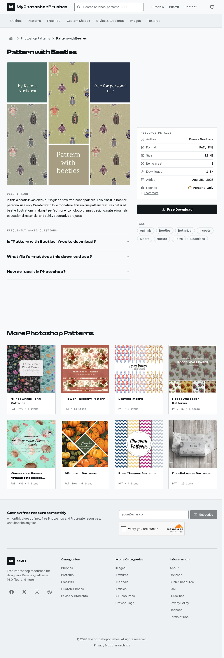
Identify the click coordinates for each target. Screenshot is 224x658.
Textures (153, 21)
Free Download (179, 209)
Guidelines (175, 594)
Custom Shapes (78, 21)
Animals (146, 231)
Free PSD (54, 21)
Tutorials (157, 7)
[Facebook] (11, 590)
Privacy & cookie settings (111, 643)
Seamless (197, 239)
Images (135, 21)
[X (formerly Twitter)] (24, 590)
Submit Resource (180, 580)
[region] (68, 123)
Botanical (185, 231)
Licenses (174, 608)
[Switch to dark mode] (212, 7)
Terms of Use (177, 615)
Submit (174, 7)
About (172, 566)
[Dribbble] (49, 590)
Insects (205, 231)
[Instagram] (36, 590)
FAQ (171, 587)
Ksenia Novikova (201, 139)
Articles (120, 587)
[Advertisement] (177, 89)
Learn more (151, 193)
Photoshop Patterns (35, 38)
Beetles (165, 231)
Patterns (34, 21)
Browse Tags (124, 601)
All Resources (124, 594)
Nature (162, 239)
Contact (190, 7)
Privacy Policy (177, 601)
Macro (144, 239)
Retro (179, 239)
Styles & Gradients (110, 21)
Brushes (16, 21)
